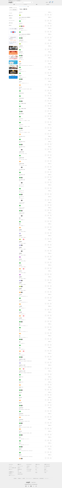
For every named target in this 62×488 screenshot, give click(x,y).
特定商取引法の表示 (35, 478)
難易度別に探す (20, 469)
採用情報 (19, 478)
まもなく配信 (19, 472)
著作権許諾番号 (42, 478)
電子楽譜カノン (11, 473)
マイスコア (10, 466)
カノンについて (29, 464)
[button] (46, 15)
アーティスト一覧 (20, 466)
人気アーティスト (47, 464)
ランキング (25, 4)
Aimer (28, 6)
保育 (36, 469)
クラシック (36, 467)
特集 (14, 4)
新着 (36, 4)
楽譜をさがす (11, 15)
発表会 (36, 472)
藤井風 (45, 469)
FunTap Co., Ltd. (31, 484)
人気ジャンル (37, 464)
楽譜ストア (19, 464)
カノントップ (20, 6)
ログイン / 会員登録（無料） (12, 467)
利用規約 (24, 478)
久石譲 (45, 472)
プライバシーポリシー (29, 478)
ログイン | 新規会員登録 (13, 9)
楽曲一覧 (19, 467)
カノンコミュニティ (12, 20)
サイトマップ (46, 478)
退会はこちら (10, 469)
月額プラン (28, 467)
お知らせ (10, 25)
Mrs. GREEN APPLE (47, 466)
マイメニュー (11, 464)
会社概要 (15, 478)
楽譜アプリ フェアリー (12, 475)
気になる (48, 4)
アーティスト (25, 6)
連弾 (36, 466)
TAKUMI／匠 (11, 43)
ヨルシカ (45, 467)
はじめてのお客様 (29, 469)
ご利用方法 (28, 466)
